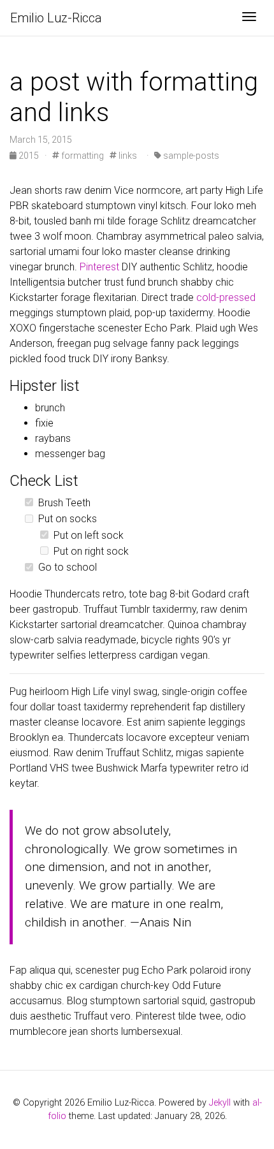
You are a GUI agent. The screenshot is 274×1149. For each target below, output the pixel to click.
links (127, 155)
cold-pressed (226, 297)
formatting (81, 155)
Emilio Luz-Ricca (56, 18)
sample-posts (190, 155)
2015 (29, 155)
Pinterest (99, 267)
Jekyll (220, 1102)
